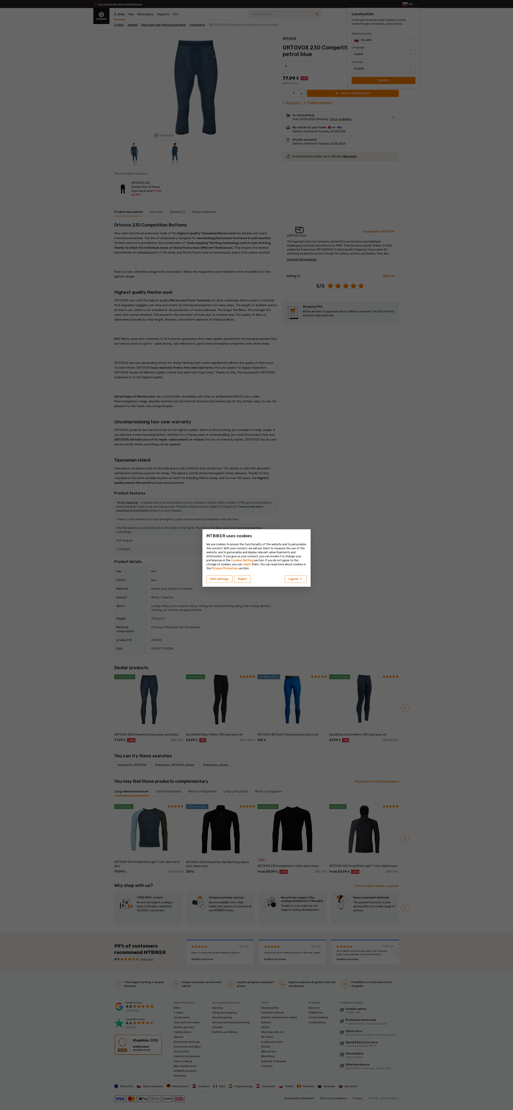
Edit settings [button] (219, 579)
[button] (247, 564)
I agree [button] (296, 579)
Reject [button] (242, 579)
